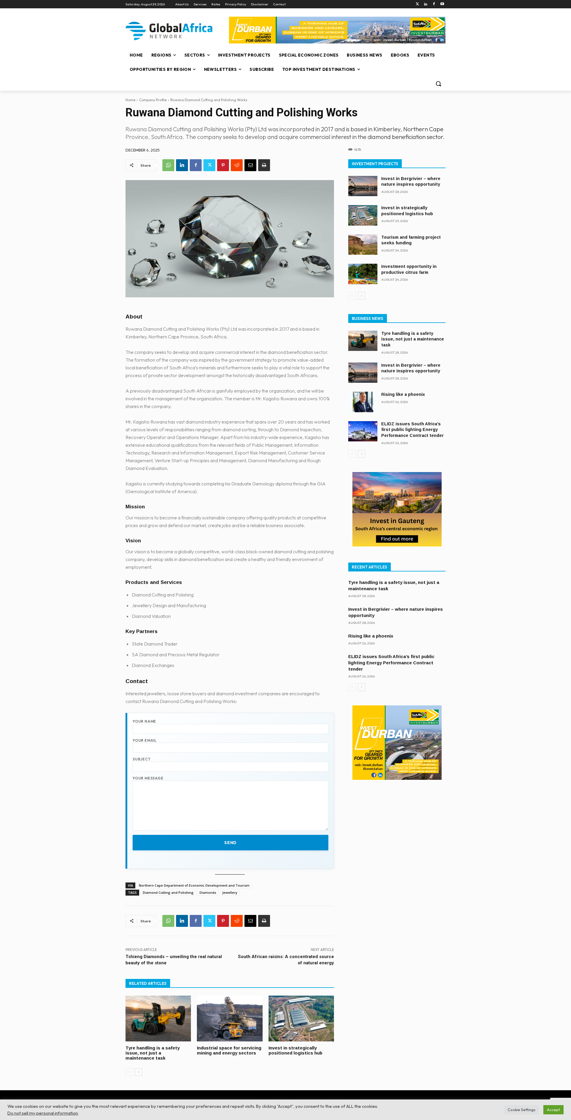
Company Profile (153, 100)
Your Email (145, 740)
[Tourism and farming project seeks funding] (362, 245)
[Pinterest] (223, 165)
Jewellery (229, 892)
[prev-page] (129, 1072)
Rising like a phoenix (403, 394)
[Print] (264, 165)
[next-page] (138, 1072)
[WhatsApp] (168, 165)
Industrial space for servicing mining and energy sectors (229, 1050)
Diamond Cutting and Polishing (168, 892)
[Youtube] (442, 4)
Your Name (144, 721)
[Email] (250, 165)
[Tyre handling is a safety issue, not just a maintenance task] (158, 1018)
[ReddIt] (237, 165)
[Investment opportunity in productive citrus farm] (362, 274)
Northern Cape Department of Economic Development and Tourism (194, 885)
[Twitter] (417, 4)
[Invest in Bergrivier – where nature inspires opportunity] (362, 186)
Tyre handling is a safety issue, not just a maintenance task (153, 1052)
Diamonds (208, 892)
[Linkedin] (425, 4)
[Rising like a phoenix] (362, 402)
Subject (142, 759)
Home (130, 100)
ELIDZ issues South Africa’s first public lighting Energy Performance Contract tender (412, 429)
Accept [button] (553, 1109)
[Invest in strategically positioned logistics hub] (301, 1018)
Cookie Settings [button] (521, 1109)
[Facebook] (433, 4)
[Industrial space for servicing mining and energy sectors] (229, 1018)
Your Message (148, 778)
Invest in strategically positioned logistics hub (295, 1050)
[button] (438, 83)
